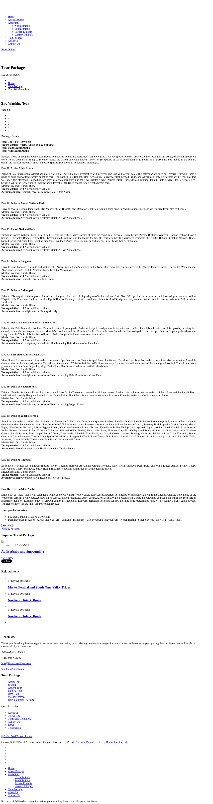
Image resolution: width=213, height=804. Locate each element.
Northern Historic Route (24, 600)
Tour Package (15, 86)
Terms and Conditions (19, 718)
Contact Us (14, 721)
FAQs (11, 724)
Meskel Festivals (16, 696)
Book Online (8, 49)
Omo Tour (13, 693)
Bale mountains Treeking (21, 699)
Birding (12, 684)
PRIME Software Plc (78, 742)
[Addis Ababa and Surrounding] (2, 542)
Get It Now (7, 557)
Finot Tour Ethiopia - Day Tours (80, 801)
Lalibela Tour (15, 690)
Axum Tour (14, 681)
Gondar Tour (15, 687)
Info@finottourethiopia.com (16, 663)
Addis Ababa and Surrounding (22, 551)
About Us (13, 712)
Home (11, 83)
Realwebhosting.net (116, 742)
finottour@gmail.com (12, 669)
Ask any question (10, 528)
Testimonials (14, 727)
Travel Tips (14, 715)
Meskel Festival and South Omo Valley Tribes (39, 587)
